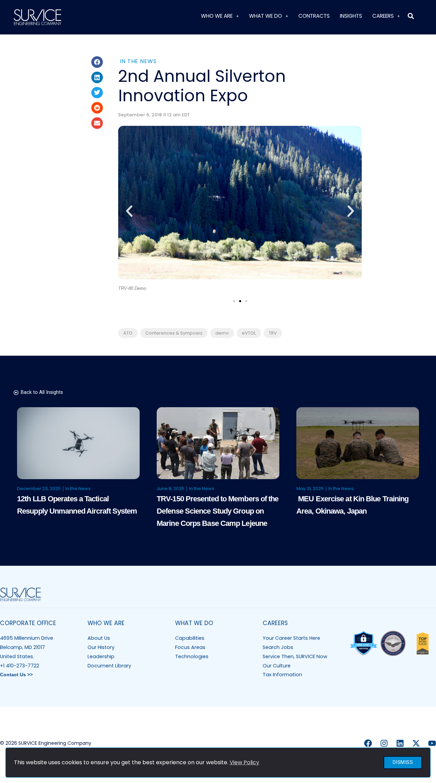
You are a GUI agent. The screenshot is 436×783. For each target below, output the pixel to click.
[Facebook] (368, 743)
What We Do (265, 15)
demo (222, 333)
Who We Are (217, 15)
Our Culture (277, 665)
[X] (416, 743)
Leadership (101, 656)
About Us (99, 638)
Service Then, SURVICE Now (295, 656)
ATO (128, 333)
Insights (351, 15)
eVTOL (249, 333)
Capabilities (189, 638)
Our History (101, 647)
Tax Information (282, 674)
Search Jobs (278, 647)
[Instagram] (384, 743)
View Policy (244, 762)
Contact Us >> (16, 674)
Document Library (109, 665)
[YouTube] (432, 743)
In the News (138, 61)
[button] (410, 15)
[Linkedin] (400, 743)
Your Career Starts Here (291, 638)
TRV (273, 333)
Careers (383, 15)
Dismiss (403, 762)
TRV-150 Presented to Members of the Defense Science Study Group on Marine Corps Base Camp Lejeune (218, 511)
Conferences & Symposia (173, 333)
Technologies (191, 656)
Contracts (314, 15)
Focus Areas (190, 647)
